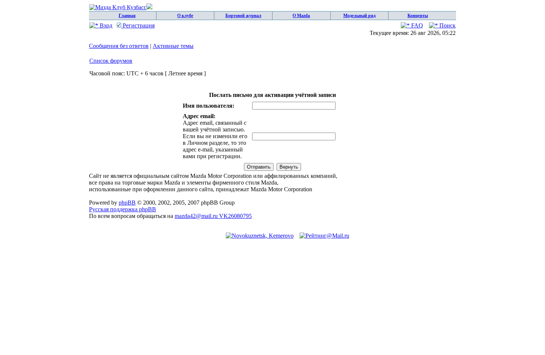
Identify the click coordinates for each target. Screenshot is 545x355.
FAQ (416, 25)
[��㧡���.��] (260, 235)
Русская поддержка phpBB (122, 209)
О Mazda (301, 15)
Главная (127, 15)
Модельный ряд (359, 15)
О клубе (185, 15)
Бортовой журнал (243, 15)
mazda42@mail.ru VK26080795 (213, 216)
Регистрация (138, 25)
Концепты (417, 15)
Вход (105, 25)
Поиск (447, 25)
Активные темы (173, 46)
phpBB (127, 202)
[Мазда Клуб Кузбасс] (120, 7)
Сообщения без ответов (119, 46)
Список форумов (110, 61)
